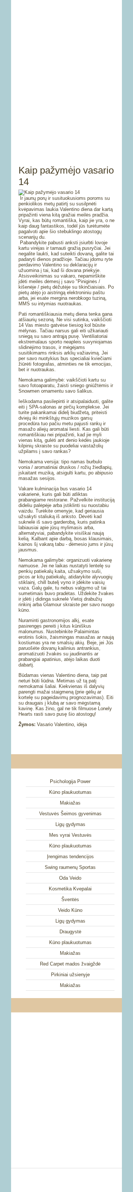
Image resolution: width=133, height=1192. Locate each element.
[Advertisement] (66, 74)
